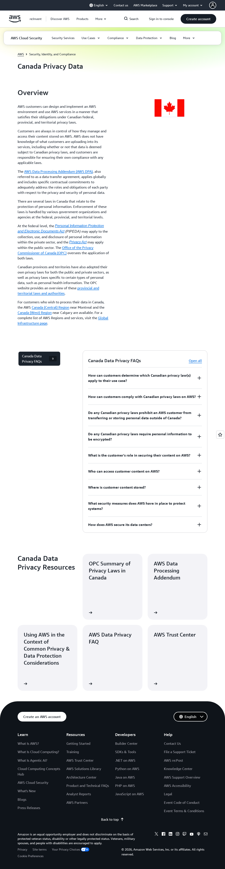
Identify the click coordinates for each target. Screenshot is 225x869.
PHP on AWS (125, 785)
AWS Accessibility (177, 785)
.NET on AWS (125, 760)
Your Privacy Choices (66, 849)
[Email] (205, 834)
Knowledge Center (178, 768)
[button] (60, 19)
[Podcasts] (198, 834)
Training (72, 752)
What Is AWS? (28, 743)
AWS (21, 54)
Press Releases (29, 808)
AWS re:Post (173, 760)
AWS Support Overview (182, 777)
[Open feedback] (220, 435)
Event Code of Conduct (182, 802)
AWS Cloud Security (33, 782)
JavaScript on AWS (129, 794)
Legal (168, 794)
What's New (27, 791)
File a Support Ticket (180, 752)
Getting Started (78, 743)
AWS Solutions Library (83, 768)
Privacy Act (78, 242)
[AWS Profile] (212, 5)
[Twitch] (184, 834)
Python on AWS (127, 768)
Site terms (40, 849)
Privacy (22, 849)
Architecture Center (81, 777)
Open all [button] (195, 360)
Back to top (110, 819)
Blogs (22, 799)
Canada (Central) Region (50, 307)
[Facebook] (163, 834)
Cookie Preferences (31, 856)
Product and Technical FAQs (87, 785)
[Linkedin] (170, 834)
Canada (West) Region (35, 312)
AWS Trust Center (80, 760)
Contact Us (172, 743)
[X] (156, 834)
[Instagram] (177, 834)
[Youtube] (191, 834)
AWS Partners (77, 802)
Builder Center (126, 743)
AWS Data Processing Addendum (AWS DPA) (58, 171)
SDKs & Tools (125, 752)
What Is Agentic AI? (32, 760)
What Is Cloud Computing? (38, 752)
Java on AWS (125, 777)
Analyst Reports (78, 794)
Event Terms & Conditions (184, 811)
